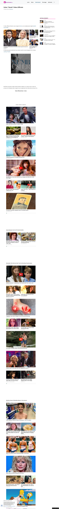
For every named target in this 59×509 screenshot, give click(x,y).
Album (32, 2)
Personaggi (44, 2)
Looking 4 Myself (7, 51)
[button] (54, 2)
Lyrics (28, 2)
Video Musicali (37, 2)
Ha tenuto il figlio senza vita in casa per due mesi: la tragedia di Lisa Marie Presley (49, 27)
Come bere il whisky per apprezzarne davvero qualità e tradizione (49, 22)
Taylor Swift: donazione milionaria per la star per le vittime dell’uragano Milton (49, 32)
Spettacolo (50, 2)
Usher (21, 26)
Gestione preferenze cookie (55, 508)
